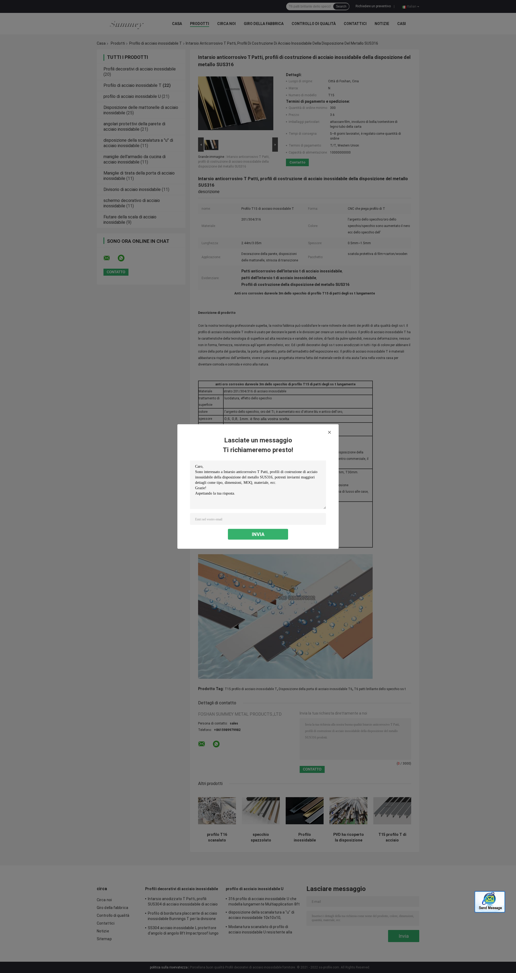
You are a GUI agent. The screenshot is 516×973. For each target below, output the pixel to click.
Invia (258, 534)
